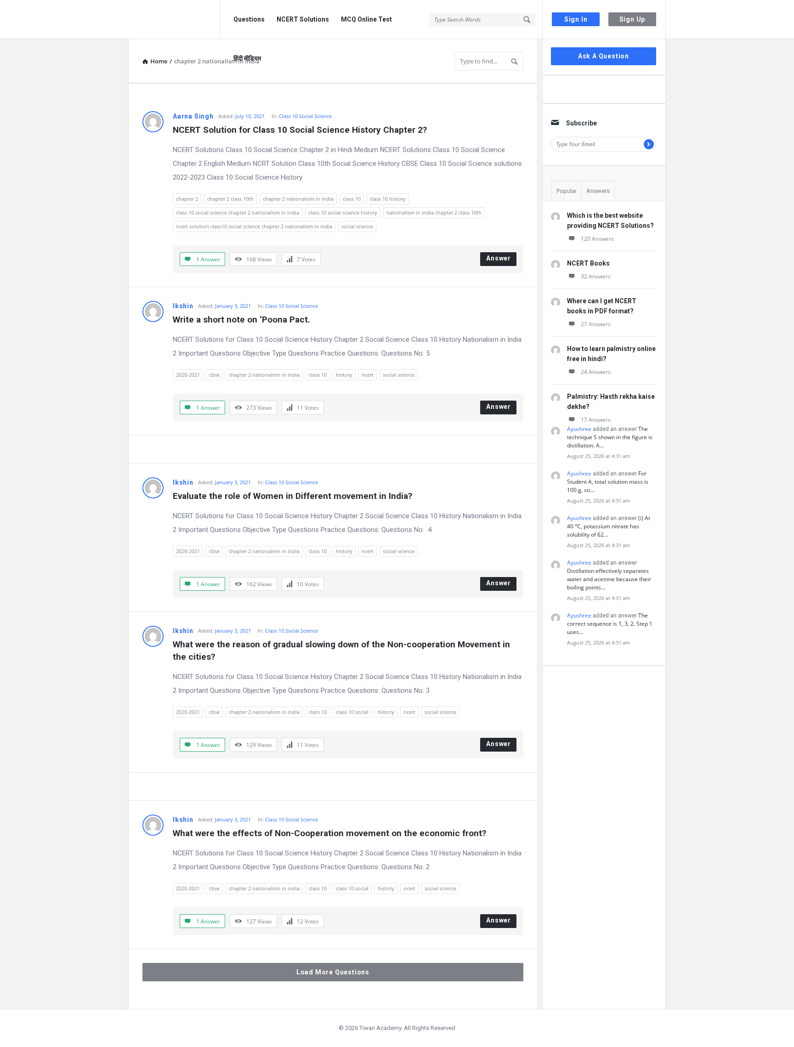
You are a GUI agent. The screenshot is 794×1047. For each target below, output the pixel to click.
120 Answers (597, 239)
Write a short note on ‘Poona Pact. (241, 319)
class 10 (352, 198)
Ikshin (183, 306)
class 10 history (388, 198)
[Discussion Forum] (174, 19)
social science (357, 226)
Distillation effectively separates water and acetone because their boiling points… (609, 579)
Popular (566, 190)
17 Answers (596, 420)
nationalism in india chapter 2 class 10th (434, 212)
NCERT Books (588, 263)
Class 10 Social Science (305, 116)
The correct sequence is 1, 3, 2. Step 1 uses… (609, 623)
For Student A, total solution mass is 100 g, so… (607, 482)
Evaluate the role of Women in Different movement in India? (292, 496)
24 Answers (596, 372)
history (344, 374)
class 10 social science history (342, 212)
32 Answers (596, 276)
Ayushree (579, 429)
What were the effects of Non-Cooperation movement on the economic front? (329, 833)
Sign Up (632, 19)
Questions (249, 19)
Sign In (576, 19)
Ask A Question (603, 56)
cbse (214, 374)
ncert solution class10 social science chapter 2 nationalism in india (254, 226)
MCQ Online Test (366, 19)
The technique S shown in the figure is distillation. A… (609, 437)
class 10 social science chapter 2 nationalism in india (237, 212)
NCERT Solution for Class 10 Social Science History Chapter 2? (300, 130)
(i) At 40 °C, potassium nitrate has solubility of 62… (608, 526)
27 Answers (596, 324)
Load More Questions (332, 972)
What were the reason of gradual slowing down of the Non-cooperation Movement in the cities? (342, 650)
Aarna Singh (193, 116)
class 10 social (352, 711)
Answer (498, 258)
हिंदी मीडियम (247, 58)
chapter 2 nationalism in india (298, 198)
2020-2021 (188, 374)
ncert (368, 374)
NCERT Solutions (303, 19)
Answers (598, 190)
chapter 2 (187, 198)
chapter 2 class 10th (230, 198)
